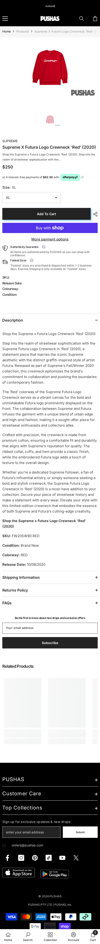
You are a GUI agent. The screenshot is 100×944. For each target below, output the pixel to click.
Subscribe (50, 518)
